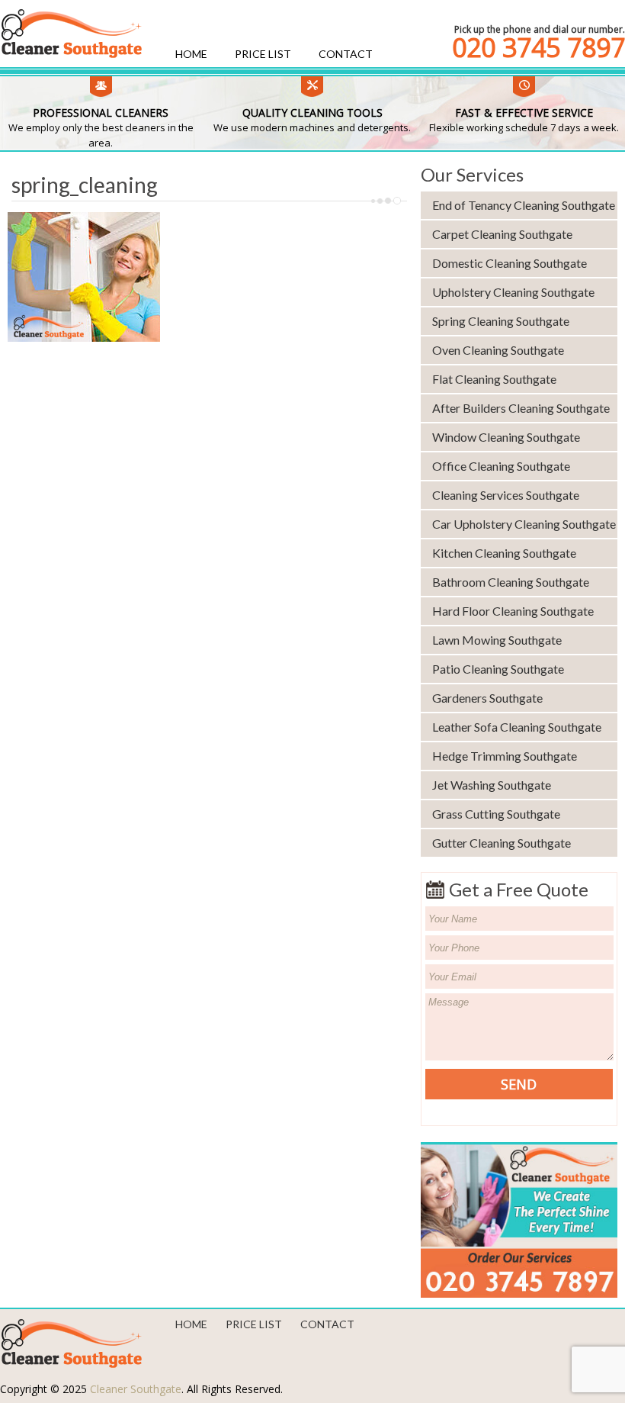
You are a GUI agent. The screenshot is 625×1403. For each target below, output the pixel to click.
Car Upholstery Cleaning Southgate (524, 523)
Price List (263, 53)
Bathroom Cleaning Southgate (510, 581)
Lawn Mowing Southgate (497, 639)
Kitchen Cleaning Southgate (504, 552)
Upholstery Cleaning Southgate (513, 292)
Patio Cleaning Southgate (498, 668)
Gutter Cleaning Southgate (501, 842)
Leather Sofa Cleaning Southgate (516, 726)
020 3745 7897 (538, 47)
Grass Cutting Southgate (496, 813)
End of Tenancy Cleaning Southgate (523, 205)
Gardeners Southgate (487, 697)
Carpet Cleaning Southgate (502, 234)
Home (191, 53)
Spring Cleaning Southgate (500, 321)
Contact (346, 53)
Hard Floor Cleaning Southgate (513, 610)
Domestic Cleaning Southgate (509, 263)
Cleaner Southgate (135, 1389)
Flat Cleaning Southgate (494, 379)
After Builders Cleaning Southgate (521, 408)
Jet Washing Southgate (491, 784)
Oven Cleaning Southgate (498, 350)
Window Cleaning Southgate (506, 437)
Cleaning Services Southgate (505, 495)
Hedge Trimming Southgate (504, 755)
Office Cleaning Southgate (501, 466)
